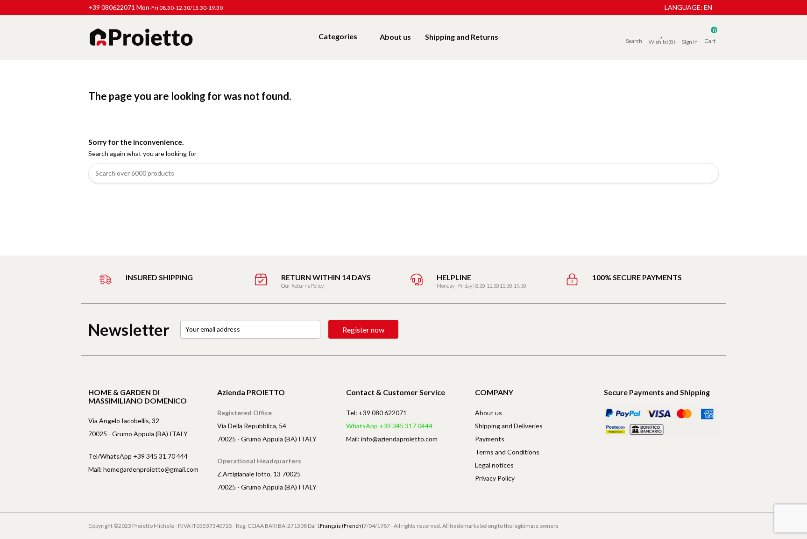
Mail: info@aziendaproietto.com (392, 439)
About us (488, 413)
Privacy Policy (495, 478)
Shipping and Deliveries (509, 426)
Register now (363, 329)
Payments (489, 439)
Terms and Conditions (507, 452)
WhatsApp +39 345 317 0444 (389, 426)
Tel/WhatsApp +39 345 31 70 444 (138, 456)
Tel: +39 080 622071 (376, 413)
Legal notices (494, 465)
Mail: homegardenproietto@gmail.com (143, 469)
